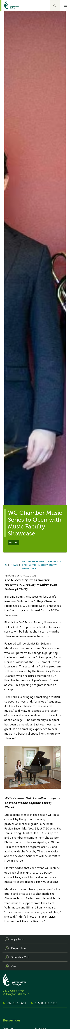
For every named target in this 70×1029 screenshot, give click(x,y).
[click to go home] (7, 5)
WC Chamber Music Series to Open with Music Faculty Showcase (41, 565)
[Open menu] (65, 5)
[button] (55, 5)
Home (5, 565)
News (14, 564)
